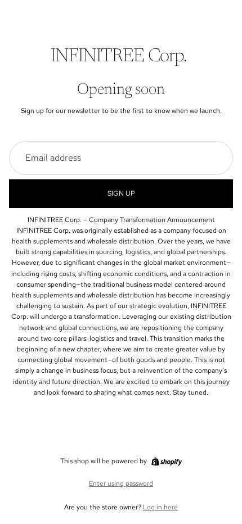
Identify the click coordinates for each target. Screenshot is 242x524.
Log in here (160, 507)
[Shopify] (166, 461)
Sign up (121, 193)
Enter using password (121, 483)
